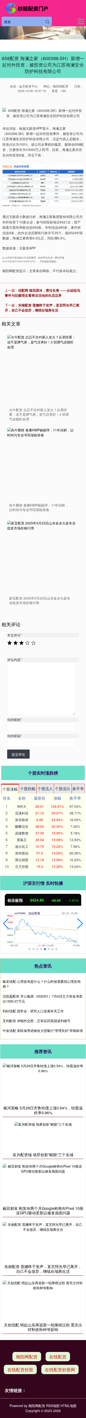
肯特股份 (21, 853)
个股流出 (62, 788)
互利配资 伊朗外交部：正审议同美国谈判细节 (36, 1020)
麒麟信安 (21, 826)
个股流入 (45, 788)
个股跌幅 (27, 788)
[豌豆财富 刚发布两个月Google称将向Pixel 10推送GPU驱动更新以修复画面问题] (43, 1183)
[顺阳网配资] (27, 8)
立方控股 (21, 866)
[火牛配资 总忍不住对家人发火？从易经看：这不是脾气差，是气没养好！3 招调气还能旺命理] (41, 369)
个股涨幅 (10, 789)
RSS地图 (52, 1405)
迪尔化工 (21, 846)
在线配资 (57, 1356)
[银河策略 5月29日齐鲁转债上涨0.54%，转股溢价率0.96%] (43, 1083)
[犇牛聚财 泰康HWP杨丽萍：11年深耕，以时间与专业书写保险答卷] (41, 462)
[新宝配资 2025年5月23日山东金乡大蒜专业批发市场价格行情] (41, 555)
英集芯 (22, 839)
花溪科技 (21, 813)
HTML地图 (68, 1405)
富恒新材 (21, 819)
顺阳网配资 (27, 1356)
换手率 (78, 788)
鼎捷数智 (21, 833)
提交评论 (18, 754)
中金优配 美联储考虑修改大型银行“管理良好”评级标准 (43, 1030)
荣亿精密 (21, 859)
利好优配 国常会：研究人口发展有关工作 (33, 1011)
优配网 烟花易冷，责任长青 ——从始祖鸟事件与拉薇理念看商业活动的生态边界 (42, 293)
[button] (6, 923)
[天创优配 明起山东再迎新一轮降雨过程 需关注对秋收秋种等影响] (43, 1300)
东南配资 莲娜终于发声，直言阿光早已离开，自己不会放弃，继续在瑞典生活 (42, 307)
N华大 (21, 806)
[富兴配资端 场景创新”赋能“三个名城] (43, 1135)
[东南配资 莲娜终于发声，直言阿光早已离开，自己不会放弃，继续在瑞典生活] (43, 1241)
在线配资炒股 (20, 1369)
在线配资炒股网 (60, 1369)
